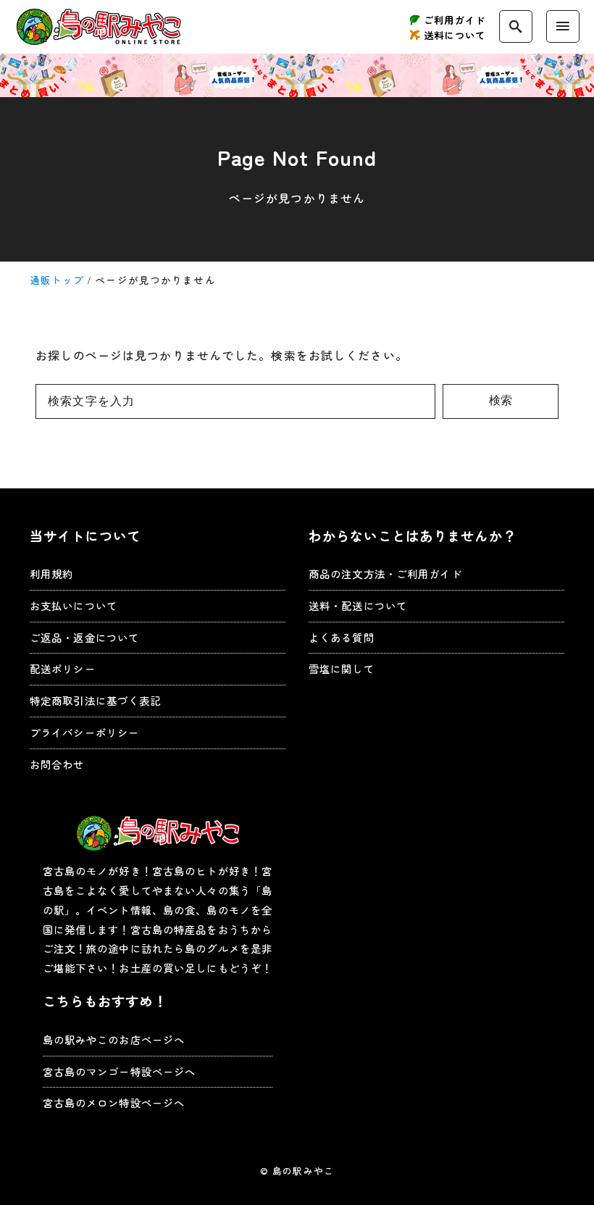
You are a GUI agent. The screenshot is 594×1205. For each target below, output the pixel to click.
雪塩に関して (342, 668)
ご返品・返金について (84, 637)
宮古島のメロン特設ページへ (114, 1102)
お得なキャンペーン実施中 (297, 75)
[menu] (563, 26)
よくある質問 (342, 637)
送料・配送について (358, 605)
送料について (454, 35)
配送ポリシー (63, 668)
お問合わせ (57, 764)
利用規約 (51, 573)
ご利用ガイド (454, 20)
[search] (515, 26)
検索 (500, 400)
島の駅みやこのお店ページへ (114, 1039)
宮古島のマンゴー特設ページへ (119, 1071)
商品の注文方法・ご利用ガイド (385, 573)
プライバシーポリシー (84, 732)
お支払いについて (73, 605)
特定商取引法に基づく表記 (95, 700)
